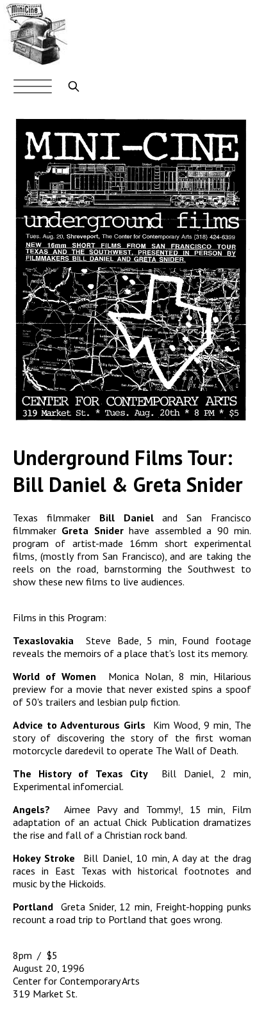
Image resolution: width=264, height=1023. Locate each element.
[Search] (73, 86)
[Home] (35, 63)
